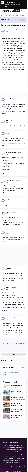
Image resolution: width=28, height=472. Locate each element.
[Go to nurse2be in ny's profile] (3, 181)
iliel (7, 120)
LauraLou (8, 232)
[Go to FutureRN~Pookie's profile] (3, 153)
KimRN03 (8, 133)
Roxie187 (8, 99)
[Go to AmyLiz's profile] (3, 200)
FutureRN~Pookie (11, 152)
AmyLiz (8, 200)
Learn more (3, 4)
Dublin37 (8, 287)
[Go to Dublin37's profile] (3, 288)
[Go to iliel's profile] (3, 121)
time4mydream (10, 30)
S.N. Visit (8, 212)
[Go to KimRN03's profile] (3, 133)
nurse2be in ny (10, 180)
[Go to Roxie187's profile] (3, 99)
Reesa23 (8, 268)
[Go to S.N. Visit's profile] (3, 213)
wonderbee (9, 318)
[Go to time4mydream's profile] (3, 30)
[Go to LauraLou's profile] (3, 232)
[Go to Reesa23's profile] (3, 268)
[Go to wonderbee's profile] (3, 318)
